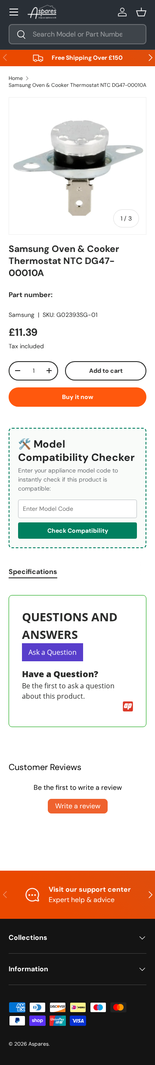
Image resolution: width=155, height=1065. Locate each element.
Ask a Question (52, 652)
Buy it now (77, 397)
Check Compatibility (77, 530)
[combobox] (77, 34)
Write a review (77, 805)
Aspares (38, 1043)
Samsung (21, 315)
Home (16, 78)
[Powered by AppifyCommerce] (128, 706)
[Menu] (13, 12)
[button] (141, 12)
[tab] (33, 571)
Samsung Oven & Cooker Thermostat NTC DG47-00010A (77, 85)
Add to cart (106, 370)
